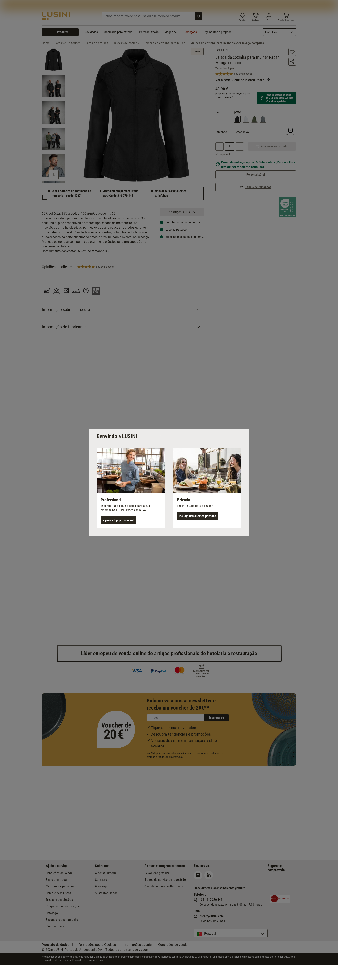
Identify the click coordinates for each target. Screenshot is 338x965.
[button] (131, 488)
